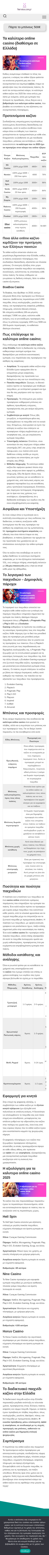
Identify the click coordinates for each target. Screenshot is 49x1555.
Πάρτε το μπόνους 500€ (24, 27)
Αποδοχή (25, 1551)
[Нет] (45, 1535)
